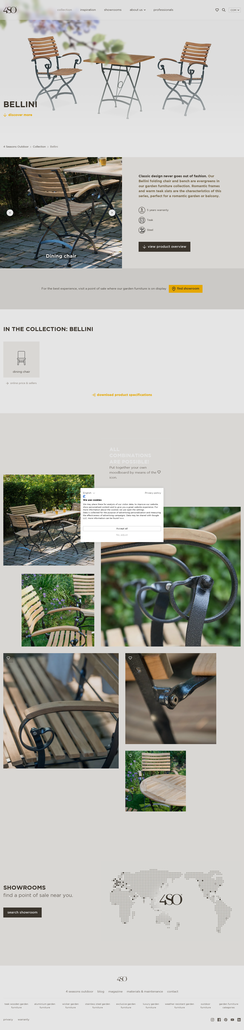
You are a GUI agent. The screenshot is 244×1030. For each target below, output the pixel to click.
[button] (89, 493)
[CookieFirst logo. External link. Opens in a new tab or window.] (84, 496)
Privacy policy (153, 493)
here (121, 518)
